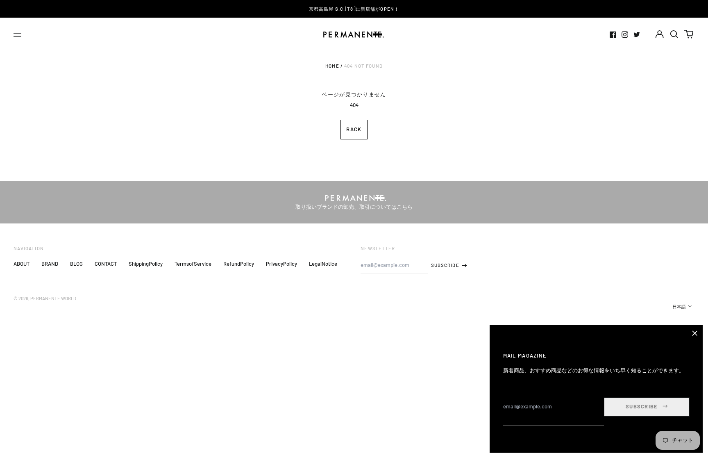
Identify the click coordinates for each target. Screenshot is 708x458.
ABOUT (22, 263)
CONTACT (106, 263)
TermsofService (193, 263)
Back (353, 129)
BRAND (49, 263)
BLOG (76, 263)
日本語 (679, 306)
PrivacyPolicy (281, 263)
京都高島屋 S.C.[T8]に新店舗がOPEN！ (354, 8)
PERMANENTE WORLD (53, 298)
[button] (674, 34)
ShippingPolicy (146, 263)
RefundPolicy (238, 263)
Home (332, 65)
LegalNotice (323, 263)
